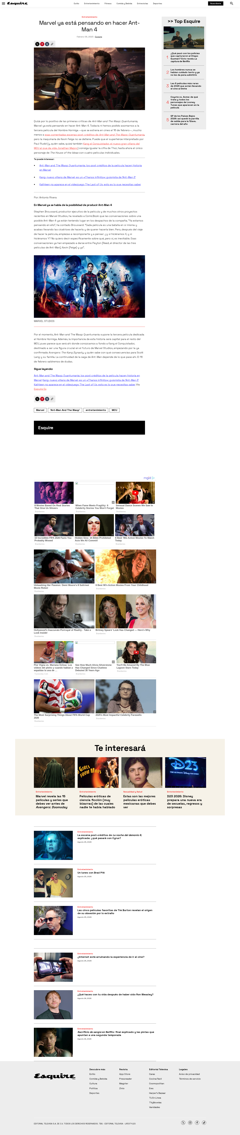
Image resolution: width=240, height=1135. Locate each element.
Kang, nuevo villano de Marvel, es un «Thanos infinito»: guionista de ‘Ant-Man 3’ (87, 177)
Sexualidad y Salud (132, 792)
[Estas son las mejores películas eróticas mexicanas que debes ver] (141, 772)
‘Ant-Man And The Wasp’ (65, 410)
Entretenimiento (92, 3)
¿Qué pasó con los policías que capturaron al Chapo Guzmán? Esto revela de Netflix (185, 57)
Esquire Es (40, 389)
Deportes (157, 3)
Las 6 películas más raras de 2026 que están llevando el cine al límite (186, 86)
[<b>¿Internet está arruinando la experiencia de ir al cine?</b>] (53, 967)
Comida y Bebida (124, 3)
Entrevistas (142, 3)
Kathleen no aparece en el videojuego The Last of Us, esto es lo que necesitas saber (90, 184)
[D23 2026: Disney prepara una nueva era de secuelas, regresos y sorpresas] (185, 772)
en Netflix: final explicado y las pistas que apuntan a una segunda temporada (116, 1033)
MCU (114, 410)
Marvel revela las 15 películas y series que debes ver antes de (52, 801)
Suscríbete (215, 3)
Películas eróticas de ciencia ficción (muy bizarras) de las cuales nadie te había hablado (97, 801)
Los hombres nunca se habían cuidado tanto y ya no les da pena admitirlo (185, 72)
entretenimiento (96, 410)
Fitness (108, 3)
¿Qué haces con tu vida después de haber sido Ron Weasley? (115, 994)
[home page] (17, 3)
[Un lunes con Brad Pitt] (53, 882)
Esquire (98, 36)
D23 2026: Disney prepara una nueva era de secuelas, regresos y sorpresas (184, 801)
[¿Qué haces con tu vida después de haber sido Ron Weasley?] (53, 1004)
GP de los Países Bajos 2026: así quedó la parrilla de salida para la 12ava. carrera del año (185, 120)
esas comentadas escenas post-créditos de (94, 134)
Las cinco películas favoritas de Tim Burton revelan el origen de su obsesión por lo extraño (115, 912)
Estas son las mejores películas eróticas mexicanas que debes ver (139, 801)
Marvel (40, 410)
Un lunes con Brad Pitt (91, 872)
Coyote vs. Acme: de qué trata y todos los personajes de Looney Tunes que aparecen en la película (185, 102)
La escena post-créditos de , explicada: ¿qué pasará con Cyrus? (110, 836)
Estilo (76, 3)
